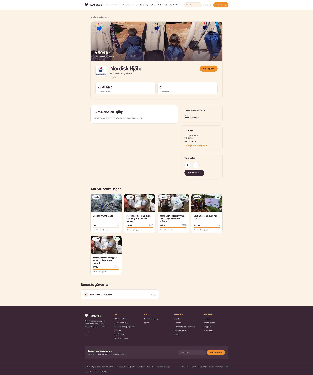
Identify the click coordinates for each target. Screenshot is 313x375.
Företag (144, 5)
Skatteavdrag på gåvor (124, 326)
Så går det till (119, 334)
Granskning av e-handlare (184, 326)
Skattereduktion (181, 330)
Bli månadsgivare (121, 338)
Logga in (207, 5)
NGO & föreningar (151, 319)
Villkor (96, 371)
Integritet (88, 371)
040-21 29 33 (190, 142)
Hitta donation (113, 5)
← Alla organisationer (99, 17)
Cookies (103, 371)
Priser (146, 323)
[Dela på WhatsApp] (195, 165)
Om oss (207, 319)
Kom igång (221, 5)
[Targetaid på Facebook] (87, 333)
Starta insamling (130, 5)
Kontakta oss (176, 5)
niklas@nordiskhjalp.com (195, 145)
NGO (153, 5)
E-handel (162, 5)
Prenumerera (216, 352)
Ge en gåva (208, 68)
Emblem (117, 330)
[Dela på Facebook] (187, 165)
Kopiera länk (196, 173)
